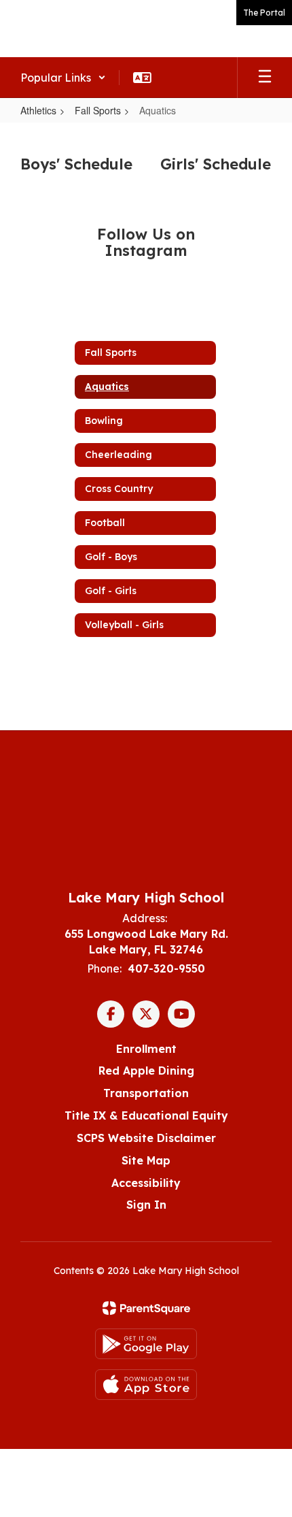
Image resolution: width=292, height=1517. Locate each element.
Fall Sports (98, 110)
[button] (63, 77)
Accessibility (146, 1183)
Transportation (146, 1093)
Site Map (146, 1160)
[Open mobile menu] (265, 77)
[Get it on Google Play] (146, 1343)
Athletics (38, 110)
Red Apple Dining (146, 1070)
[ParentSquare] (146, 1308)
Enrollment (146, 1049)
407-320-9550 (166, 968)
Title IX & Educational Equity (146, 1115)
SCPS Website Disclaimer (146, 1138)
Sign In (146, 1204)
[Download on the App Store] (146, 1384)
